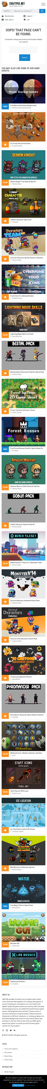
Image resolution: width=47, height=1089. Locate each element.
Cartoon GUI (15, 945)
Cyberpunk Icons (17, 298)
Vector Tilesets (16, 412)
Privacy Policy (8, 1060)
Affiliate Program (9, 1072)
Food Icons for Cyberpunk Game (22, 296)
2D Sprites (15, 222)
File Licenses (8, 1052)
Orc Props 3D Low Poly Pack (20, 143)
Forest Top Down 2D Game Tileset (22, 410)
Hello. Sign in (9, 20)
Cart (28, 20)
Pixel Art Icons (16, 793)
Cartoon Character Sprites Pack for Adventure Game (27, 258)
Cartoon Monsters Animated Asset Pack (25, 600)
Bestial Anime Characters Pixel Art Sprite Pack (27, 372)
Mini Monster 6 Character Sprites (22, 867)
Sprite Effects (16, 679)
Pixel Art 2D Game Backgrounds (21, 107)
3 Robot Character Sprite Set (20, 220)
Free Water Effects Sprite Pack (21, 905)
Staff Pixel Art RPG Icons (19, 791)
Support (29, 16)
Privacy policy (30, 1085)
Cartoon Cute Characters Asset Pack (23, 639)
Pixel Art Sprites (16, 374)
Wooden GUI (14, 943)
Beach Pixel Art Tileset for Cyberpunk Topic (26, 562)
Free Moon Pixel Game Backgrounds (23, 105)
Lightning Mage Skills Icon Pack (21, 334)
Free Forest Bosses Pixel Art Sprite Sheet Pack (27, 448)
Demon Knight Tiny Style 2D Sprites (23, 181)
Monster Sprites (17, 184)
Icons (14, 755)
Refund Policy (8, 1056)
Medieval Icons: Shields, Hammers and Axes (26, 753)
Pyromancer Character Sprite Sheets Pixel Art (27, 715)
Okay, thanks (18, 1085)
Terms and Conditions (11, 1049)
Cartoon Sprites (16, 260)
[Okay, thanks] (44, 1082)
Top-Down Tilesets (18, 831)
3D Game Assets (17, 145)
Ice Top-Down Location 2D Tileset (22, 829)
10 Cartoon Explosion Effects (21, 677)
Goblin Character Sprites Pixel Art (22, 524)
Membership (9, 16)
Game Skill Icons (17, 336)
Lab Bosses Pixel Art (17, 981)
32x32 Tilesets (16, 565)
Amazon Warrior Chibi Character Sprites (24, 486)
